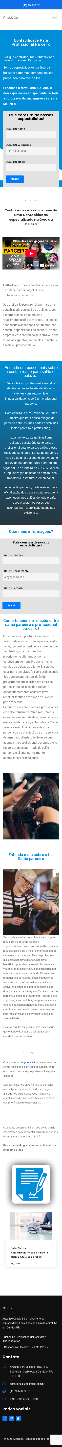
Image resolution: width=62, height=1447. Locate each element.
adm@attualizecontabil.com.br (27, 1383)
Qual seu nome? (16, 128)
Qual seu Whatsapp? (19, 144)
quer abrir (29, 1062)
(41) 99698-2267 (31, 5)
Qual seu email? (16, 161)
